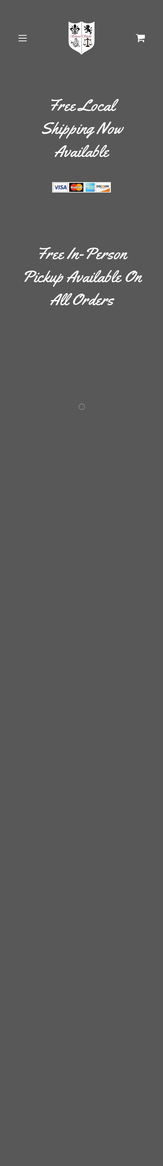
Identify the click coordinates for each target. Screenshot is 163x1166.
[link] (81, 38)
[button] (24, 38)
